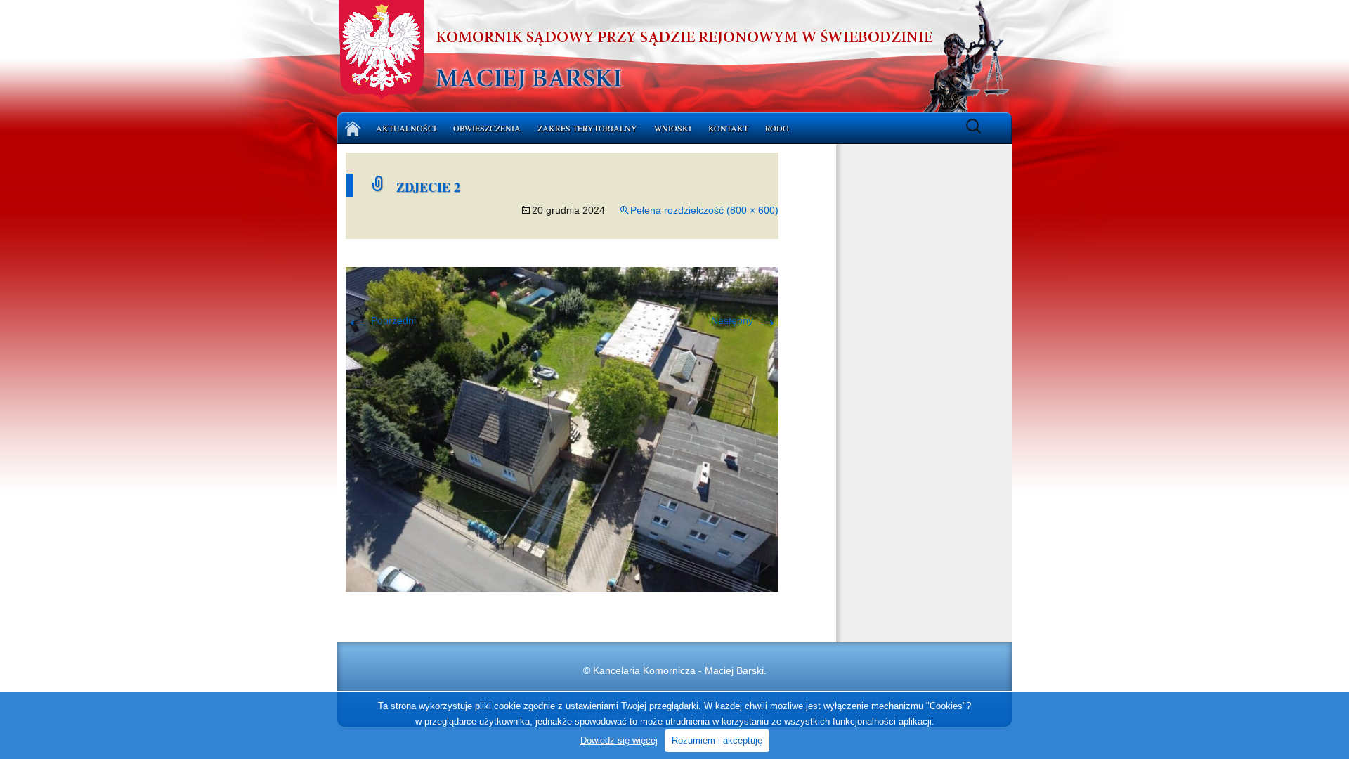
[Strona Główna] (353, 128)
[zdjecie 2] (562, 428)
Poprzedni (381, 320)
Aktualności (406, 128)
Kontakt (728, 128)
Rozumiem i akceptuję (717, 740)
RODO (777, 128)
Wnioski (672, 128)
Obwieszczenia (487, 128)
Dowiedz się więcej (619, 740)
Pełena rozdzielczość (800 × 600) (704, 210)
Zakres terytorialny (587, 128)
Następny (744, 320)
